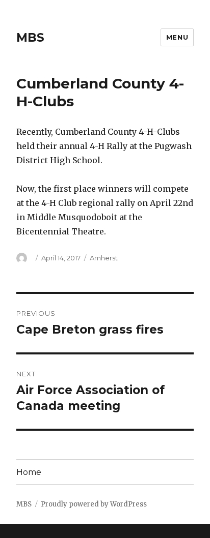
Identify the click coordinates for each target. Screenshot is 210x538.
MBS (30, 38)
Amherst (104, 258)
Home (28, 472)
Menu (177, 37)
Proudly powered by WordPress (94, 504)
